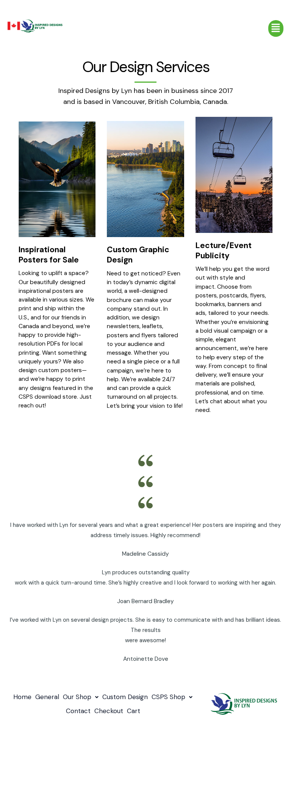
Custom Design (125, 697)
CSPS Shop (168, 697)
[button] (275, 28)
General (47, 697)
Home (22, 697)
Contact (78, 711)
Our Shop (77, 697)
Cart (133, 711)
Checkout (108, 711)
